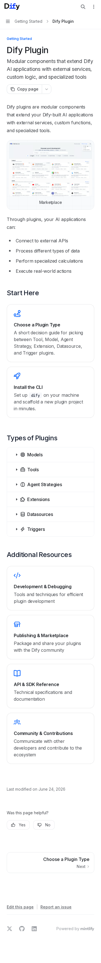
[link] (50, 333)
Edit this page (20, 907)
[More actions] (94, 7)
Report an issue (56, 907)
